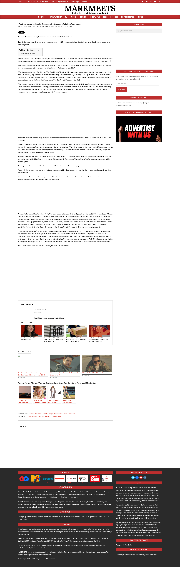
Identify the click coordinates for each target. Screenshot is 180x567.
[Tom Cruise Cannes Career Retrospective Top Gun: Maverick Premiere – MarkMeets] (33, 363)
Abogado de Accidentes (124, 545)
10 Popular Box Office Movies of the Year (95, 373)
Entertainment (105, 336)
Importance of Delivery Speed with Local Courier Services (76, 340)
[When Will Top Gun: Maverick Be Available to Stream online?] (65, 363)
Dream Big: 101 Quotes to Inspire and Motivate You (53, 340)
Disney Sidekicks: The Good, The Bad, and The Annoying (98, 340)
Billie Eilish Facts (26, 339)
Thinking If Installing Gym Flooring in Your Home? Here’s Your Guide (52, 414)
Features (84, 336)
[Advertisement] (65, 99)
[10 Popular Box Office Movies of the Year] (97, 363)
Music (39, 336)
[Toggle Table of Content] (38, 50)
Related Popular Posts (28, 53)
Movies (69, 26)
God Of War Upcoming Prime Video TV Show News (43, 416)
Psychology (61, 336)
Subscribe (121, 90)
